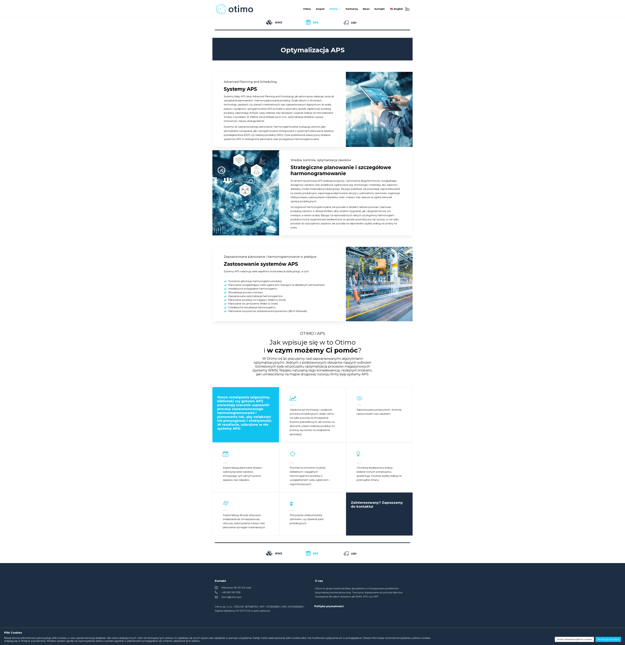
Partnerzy (352, 8)
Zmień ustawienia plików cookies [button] (574, 639)
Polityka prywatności (329, 606)
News (366, 8)
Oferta (333, 8)
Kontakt (380, 8)
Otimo (307, 8)
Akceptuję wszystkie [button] (608, 639)
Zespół (320, 8)
